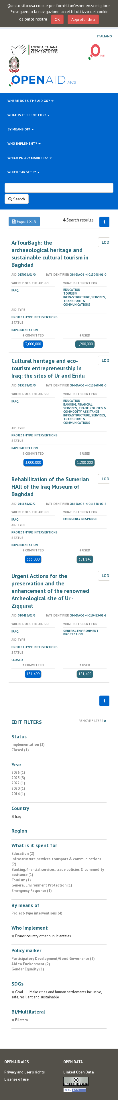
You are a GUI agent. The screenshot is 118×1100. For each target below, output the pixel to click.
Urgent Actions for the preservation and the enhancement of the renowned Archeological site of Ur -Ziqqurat (50, 590)
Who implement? (22, 143)
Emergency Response (80, 519)
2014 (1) (18, 793)
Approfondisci (83, 19)
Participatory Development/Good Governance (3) (53, 958)
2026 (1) (18, 772)
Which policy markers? (28, 158)
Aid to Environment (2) (30, 964)
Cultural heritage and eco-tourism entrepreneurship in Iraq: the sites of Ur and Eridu (48, 368)
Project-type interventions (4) (36, 913)
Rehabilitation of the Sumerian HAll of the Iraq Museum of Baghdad (50, 487)
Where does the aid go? (29, 100)
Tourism (70, 293)
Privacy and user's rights (24, 1072)
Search (18, 199)
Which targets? (22, 172)
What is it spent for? (27, 115)
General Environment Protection (81, 632)
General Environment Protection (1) (41, 885)
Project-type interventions (34, 317)
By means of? (19, 129)
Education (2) (22, 853)
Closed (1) (20, 750)
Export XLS (26, 221)
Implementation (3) (28, 744)
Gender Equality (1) (27, 969)
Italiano (104, 36)
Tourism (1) (21, 880)
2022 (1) (18, 783)
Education (71, 290)
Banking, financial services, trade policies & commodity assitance (84, 408)
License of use (16, 1079)
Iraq (15, 290)
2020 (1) (18, 788)
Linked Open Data (78, 1072)
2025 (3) (18, 777)
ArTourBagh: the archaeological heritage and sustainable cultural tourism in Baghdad (49, 254)
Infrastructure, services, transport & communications (84, 301)
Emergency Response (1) (31, 890)
